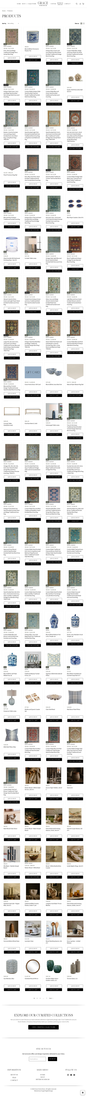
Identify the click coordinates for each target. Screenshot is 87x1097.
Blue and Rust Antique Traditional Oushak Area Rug (12, 218)
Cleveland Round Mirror (31, 979)
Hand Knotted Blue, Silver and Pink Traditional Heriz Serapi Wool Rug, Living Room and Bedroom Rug (53, 511)
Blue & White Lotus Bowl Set (54, 384)
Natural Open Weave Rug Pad (75, 384)
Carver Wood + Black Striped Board (33, 829)
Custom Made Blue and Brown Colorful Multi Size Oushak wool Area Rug (11, 636)
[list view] (83, 23)
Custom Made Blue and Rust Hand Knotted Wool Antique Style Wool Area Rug (75, 343)
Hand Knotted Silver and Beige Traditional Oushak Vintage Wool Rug (53, 468)
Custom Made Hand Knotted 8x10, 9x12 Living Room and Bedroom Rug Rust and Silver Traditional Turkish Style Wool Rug (33, 553)
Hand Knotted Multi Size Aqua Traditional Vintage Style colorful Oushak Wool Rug (32, 468)
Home (19, 4)
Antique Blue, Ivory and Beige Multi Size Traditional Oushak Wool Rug (32, 636)
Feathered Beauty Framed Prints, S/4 (32, 674)
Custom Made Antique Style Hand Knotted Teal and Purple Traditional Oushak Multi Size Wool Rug (32, 94)
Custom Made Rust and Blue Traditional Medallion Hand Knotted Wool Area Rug (33, 510)
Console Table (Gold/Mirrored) (8, 424)
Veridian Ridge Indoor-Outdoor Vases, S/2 (52, 979)
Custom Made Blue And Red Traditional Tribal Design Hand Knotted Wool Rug (53, 750)
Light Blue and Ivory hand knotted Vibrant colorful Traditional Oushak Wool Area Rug (74, 301)
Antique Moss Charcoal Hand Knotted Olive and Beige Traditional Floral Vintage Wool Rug (33, 220)
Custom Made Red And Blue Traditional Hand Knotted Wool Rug (32, 750)
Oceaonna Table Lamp (10, 711)
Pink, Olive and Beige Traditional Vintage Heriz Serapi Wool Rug (11, 52)
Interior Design (42, 1079)
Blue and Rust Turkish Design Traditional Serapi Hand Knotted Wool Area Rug (12, 388)
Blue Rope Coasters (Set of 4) (75, 217)
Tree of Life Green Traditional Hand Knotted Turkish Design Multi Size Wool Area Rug (74, 427)
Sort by (4, 23)
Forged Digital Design (47, 1091)
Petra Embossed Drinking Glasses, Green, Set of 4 (53, 829)
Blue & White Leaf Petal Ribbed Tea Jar (10, 674)
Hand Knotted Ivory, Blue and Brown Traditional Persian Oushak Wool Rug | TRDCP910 (75, 511)
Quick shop (12, 58)
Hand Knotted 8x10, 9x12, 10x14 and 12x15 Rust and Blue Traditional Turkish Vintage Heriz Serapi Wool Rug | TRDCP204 (53, 135)
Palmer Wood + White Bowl (32, 868)
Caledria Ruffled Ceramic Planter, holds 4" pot (32, 904)
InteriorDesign (60, 3)
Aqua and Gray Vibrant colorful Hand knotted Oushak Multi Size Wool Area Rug (12, 552)
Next (50, 998)
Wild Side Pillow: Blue (10, 747)
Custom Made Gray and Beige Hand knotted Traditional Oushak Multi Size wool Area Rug (74, 594)
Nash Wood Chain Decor (10, 829)
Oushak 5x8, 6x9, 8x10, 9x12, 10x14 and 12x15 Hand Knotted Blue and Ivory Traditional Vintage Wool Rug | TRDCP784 (75, 469)
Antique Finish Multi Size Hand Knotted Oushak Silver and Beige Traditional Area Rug (12, 511)
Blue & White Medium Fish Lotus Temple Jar (53, 635)
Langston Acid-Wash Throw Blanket (54, 904)
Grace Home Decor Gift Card (33, 384)
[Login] (80, 4)
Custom (53, 4)
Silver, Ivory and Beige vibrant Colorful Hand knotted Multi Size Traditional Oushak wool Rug (53, 302)
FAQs (14, 1077)
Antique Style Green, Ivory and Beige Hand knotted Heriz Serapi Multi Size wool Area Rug (11, 94)
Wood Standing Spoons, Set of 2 (54, 942)
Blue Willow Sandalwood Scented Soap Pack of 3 (74, 674)
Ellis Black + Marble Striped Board (11, 867)
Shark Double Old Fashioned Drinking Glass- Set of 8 (12, 259)
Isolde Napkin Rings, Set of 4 (75, 866)
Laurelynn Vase (29, 941)
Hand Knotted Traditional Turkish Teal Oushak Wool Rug (53, 178)
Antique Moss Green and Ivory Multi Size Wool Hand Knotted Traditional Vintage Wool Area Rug (53, 53)
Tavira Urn (70, 788)
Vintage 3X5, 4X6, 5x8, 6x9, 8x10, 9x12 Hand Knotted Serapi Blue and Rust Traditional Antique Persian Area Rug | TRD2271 (11, 469)
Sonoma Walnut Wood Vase (11, 941)
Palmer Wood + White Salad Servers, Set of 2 (32, 788)
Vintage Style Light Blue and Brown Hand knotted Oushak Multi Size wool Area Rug (54, 261)
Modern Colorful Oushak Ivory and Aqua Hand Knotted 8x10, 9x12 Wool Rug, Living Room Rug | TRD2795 (11, 135)
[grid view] (81, 23)
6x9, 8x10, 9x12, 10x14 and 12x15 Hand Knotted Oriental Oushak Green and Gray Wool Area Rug (54, 220)
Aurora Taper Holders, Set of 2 (54, 788)
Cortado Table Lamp (30, 258)
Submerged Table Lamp (52, 425)
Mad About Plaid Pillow (73, 709)
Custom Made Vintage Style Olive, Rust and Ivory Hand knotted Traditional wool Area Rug (74, 751)
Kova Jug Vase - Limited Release (73, 942)
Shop (24, 4)
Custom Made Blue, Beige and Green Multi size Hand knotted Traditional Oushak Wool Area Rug (75, 53)
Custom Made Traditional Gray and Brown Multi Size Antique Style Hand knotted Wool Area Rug (53, 552)
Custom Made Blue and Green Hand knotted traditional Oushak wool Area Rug (53, 94)
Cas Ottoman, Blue (9, 979)
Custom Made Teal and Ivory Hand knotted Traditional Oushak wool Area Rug (75, 551)
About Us (14, 1075)
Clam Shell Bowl (50, 709)
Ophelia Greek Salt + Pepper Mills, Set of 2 (12, 904)
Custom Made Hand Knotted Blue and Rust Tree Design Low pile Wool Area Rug (54, 594)
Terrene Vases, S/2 (72, 979)
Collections (31, 4)
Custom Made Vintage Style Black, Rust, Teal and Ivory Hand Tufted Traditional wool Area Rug (74, 179)
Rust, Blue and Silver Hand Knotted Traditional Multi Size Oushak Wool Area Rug (32, 178)
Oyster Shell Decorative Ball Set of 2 (75, 90)
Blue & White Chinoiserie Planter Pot (32, 50)
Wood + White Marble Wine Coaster (53, 867)
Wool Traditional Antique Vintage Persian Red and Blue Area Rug (74, 260)
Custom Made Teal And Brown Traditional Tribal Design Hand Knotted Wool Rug (11, 792)
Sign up (52, 1059)
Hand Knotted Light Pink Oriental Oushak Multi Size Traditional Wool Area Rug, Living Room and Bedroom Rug (32, 135)
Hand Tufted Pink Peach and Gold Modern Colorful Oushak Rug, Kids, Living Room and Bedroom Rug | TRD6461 (54, 345)
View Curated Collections (43, 1027)
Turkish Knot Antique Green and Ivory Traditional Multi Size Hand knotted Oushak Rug (33, 301)
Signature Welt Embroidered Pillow (54, 674)
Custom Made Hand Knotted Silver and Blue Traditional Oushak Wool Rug (33, 594)
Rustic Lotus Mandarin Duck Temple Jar (75, 635)
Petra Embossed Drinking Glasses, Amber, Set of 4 (74, 904)
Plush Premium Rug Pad (10, 175)
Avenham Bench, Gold (31, 423)
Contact (67, 4)
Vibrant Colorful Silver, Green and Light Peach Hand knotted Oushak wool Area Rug (12, 301)
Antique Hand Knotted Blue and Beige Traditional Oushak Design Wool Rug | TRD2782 (32, 344)
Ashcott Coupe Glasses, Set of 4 (74, 829)
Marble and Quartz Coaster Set (32, 710)
